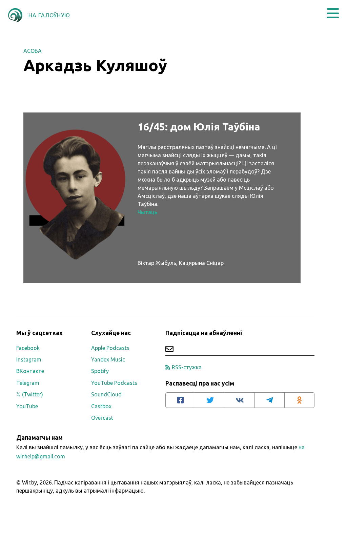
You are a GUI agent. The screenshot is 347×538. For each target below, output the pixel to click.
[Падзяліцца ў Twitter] (210, 400)
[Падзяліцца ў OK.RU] (299, 400)
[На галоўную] (15, 15)
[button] (333, 13)
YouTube (27, 406)
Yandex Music (108, 359)
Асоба (32, 51)
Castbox (101, 406)
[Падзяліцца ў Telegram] (270, 400)
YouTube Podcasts (114, 383)
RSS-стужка (187, 367)
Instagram (28, 359)
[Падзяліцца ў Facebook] (180, 400)
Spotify (100, 371)
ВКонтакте (30, 371)
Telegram (27, 383)
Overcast (102, 418)
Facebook (28, 348)
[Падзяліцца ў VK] (240, 400)
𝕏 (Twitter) (29, 394)
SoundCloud (106, 394)
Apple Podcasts (110, 348)
